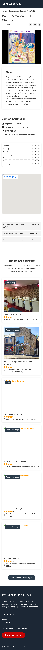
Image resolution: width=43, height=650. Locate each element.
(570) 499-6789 (12, 131)
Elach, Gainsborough (12, 314)
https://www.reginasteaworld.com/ (20, 134)
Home (4, 11)
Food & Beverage (12, 330)
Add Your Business (14, 635)
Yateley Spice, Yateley (13, 414)
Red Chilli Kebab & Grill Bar (15, 461)
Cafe (8, 24)
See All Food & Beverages (22, 577)
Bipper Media (32, 606)
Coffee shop (10, 283)
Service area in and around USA (18, 127)
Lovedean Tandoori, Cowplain (16, 509)
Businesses (13, 11)
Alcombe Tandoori (11, 558)
